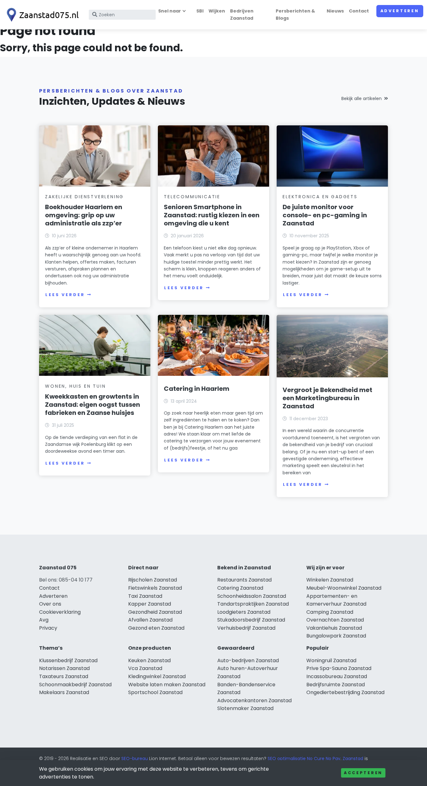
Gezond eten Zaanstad (156, 628)
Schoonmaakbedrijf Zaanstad (75, 684)
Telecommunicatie (192, 197)
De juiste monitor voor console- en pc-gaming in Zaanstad (325, 215)
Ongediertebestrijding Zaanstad (345, 692)
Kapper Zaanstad (149, 603)
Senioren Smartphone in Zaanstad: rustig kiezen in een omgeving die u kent (211, 215)
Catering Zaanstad (240, 588)
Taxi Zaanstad (145, 596)
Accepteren (363, 772)
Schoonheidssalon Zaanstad (251, 596)
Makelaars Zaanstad (64, 692)
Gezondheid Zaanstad (155, 612)
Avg (43, 619)
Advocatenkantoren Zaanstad (254, 700)
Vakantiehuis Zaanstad (334, 628)
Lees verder (65, 294)
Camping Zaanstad (329, 612)
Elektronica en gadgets (320, 197)
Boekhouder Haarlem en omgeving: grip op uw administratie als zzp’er (83, 215)
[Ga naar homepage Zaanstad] (41, 15)
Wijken (216, 11)
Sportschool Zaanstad (155, 692)
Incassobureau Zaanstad (336, 676)
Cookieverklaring (60, 612)
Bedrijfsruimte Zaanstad (335, 684)
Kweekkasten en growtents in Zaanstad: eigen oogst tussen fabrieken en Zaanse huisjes (92, 404)
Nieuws (335, 11)
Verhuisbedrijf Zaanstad (246, 628)
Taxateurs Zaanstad (63, 676)
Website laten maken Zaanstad (166, 684)
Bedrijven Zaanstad (242, 14)
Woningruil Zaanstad (331, 660)
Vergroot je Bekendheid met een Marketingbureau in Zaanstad (327, 398)
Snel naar (169, 11)
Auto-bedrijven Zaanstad (248, 660)
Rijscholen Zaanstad (152, 579)
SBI (199, 11)
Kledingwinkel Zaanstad (157, 676)
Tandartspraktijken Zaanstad (253, 603)
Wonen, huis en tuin (75, 386)
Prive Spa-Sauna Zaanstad (338, 668)
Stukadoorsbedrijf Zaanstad (251, 619)
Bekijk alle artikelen (361, 98)
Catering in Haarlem (196, 388)
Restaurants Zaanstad (244, 579)
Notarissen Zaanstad (64, 668)
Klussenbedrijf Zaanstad (68, 660)
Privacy (48, 628)
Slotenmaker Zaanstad (245, 708)
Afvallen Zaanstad (150, 619)
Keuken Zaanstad (149, 660)
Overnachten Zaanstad (335, 619)
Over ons (50, 603)
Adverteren (399, 10)
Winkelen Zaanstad (329, 579)
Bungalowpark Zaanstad (336, 635)
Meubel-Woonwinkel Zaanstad (343, 588)
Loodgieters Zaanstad (243, 612)
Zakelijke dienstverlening (84, 197)
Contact (359, 11)
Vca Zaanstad (145, 668)
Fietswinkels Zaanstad (155, 588)
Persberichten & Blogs (295, 14)
